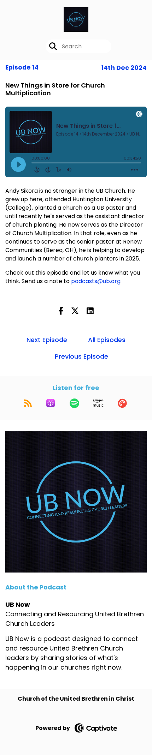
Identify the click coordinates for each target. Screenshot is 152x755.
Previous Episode (81, 356)
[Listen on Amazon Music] (98, 403)
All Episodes (106, 339)
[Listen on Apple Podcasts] (50, 403)
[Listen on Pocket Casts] (122, 403)
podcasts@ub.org (96, 281)
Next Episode (47, 339)
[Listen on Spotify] (74, 403)
